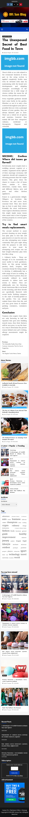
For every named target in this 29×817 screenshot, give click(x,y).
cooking (24, 522)
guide (5, 534)
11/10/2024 (16, 387)
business (16, 519)
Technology (13, 450)
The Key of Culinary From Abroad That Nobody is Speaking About (14, 411)
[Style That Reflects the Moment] (5, 490)
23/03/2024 (15, 414)
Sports (11, 459)
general (24, 531)
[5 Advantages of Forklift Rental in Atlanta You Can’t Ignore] (5, 453)
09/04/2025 (16, 710)
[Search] (27, 29)
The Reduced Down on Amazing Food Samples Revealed (14, 438)
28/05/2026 (16, 599)
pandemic (23, 547)
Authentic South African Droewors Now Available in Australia (14, 384)
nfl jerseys (23, 544)
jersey (5, 540)
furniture (18, 531)
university (5, 557)
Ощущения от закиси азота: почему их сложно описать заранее (17, 463)
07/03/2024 (15, 441)
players (10, 551)
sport (23, 550)
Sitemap (24, 810)
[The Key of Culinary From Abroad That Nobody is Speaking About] (14, 399)
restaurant (16, 551)
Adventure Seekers (15, 516)
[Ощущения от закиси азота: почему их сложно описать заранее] (5, 462)
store (3, 554)
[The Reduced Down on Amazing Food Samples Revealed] (14, 427)
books (9, 519)
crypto (5, 525)
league (18, 541)
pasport (4, 551)
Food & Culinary (7, 36)
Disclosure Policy (15, 810)
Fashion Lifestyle (14, 489)
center (4, 522)
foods (13, 531)
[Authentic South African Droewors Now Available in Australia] (14, 372)
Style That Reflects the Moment (17, 491)
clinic (19, 522)
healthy (22, 534)
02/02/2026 (16, 627)
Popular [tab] (12, 446)
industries (24, 537)
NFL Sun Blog (18, 776)
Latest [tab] (4, 446)
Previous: (12, 345)
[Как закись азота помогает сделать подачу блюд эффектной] (5, 472)
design (24, 525)
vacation (11, 557)
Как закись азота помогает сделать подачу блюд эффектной (17, 473)
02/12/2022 (15, 52)
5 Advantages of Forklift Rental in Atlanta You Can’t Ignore (17, 453)
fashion (6, 530)
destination (5, 528)
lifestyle (6, 544)
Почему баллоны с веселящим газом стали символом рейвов (17, 482)
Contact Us (5, 810)
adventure (6, 516)
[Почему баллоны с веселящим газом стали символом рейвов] (5, 481)
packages (15, 547)
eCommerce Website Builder (20, 528)
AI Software (23, 516)
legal (24, 541)
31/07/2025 (15, 683)
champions (12, 522)
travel (23, 554)
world (17, 557)
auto (4, 519)
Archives (4, 501)
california (24, 519)
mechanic (15, 544)
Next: (11, 352)
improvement (8, 537)
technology (14, 554)
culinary (15, 525)
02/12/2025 (16, 655)
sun (7, 554)
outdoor (6, 547)
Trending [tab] (20, 446)
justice (13, 541)
